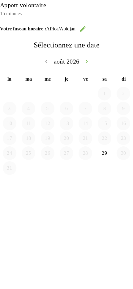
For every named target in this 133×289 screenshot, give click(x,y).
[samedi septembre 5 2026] (104, 168)
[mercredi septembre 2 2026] (47, 168)
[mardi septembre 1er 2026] (28, 168)
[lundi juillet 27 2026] (9, 93)
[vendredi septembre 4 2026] (85, 168)
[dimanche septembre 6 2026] (123, 168)
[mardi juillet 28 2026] (28, 93)
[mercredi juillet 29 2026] (47, 93)
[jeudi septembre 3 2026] (66, 168)
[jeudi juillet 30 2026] (66, 93)
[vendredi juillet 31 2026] (85, 93)
